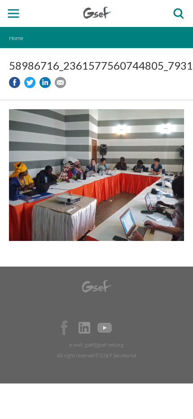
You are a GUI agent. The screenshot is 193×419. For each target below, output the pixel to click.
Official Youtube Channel (104, 328)
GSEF (96, 13)
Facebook (64, 328)
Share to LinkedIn (45, 82)
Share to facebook (14, 82)
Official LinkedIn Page (84, 328)
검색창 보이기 (178, 14)
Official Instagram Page (125, 328)
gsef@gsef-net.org (104, 345)
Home (16, 38)
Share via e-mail (60, 82)
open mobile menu (14, 14)
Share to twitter (29, 82)
